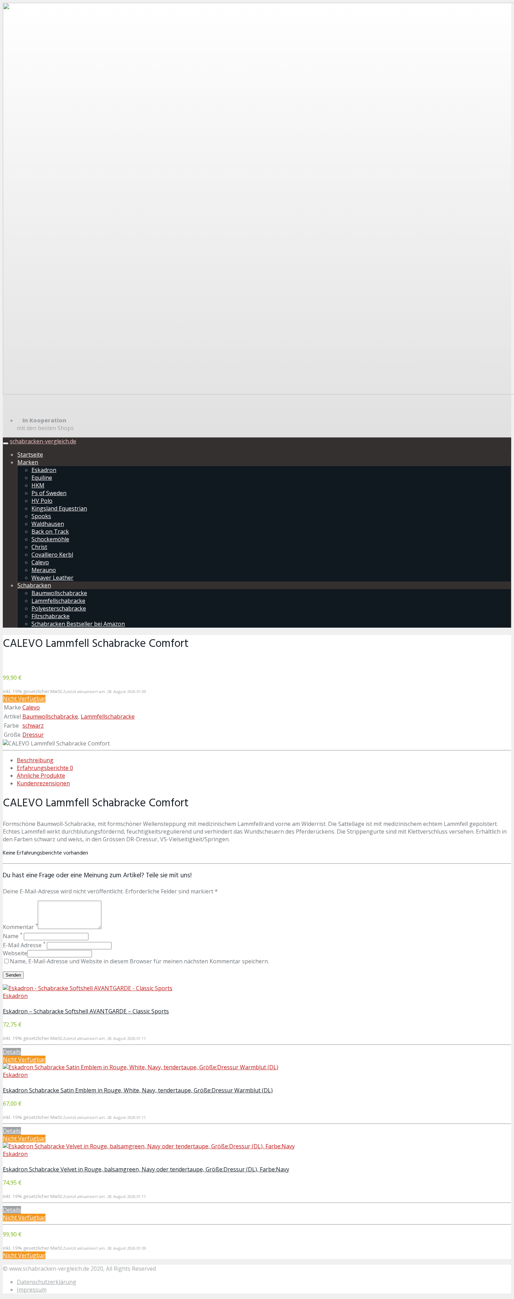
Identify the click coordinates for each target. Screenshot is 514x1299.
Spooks (41, 516)
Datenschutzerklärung (46, 1282)
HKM (37, 485)
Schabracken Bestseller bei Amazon (78, 624)
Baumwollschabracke (59, 593)
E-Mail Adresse (24, 945)
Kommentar (20, 927)
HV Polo (41, 501)
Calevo (40, 562)
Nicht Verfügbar (24, 698)
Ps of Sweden (48, 493)
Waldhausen (47, 524)
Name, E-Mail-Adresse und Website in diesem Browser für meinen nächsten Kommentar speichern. (139, 961)
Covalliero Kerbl (52, 554)
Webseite (15, 953)
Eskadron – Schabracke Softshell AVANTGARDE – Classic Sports (86, 1011)
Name (12, 936)
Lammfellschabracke (58, 601)
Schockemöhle (50, 539)
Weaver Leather (52, 577)
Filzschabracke (50, 616)
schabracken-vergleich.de (43, 441)
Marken (27, 462)
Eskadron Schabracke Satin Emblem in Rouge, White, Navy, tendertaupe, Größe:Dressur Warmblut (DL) (138, 1090)
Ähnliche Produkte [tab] (41, 775)
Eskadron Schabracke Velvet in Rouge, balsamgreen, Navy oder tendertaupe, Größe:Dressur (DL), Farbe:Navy (146, 1169)
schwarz (33, 725)
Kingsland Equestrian (59, 508)
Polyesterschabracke (58, 608)
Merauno (43, 570)
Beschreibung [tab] (35, 760)
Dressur (33, 734)
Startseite (30, 454)
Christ (39, 547)
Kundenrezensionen (43, 783)
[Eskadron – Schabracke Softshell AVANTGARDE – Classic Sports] (87, 988)
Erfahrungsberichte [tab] (45, 768)
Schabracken (34, 585)
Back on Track (50, 531)
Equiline (41, 477)
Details (12, 1052)
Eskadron (43, 470)
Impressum (32, 1289)
